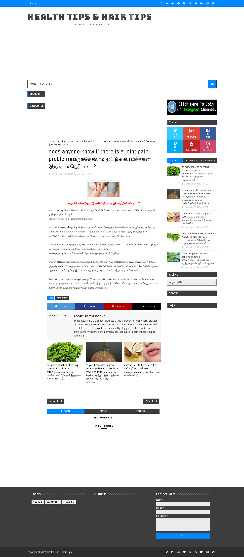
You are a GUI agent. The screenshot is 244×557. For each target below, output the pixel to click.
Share (91, 306)
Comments (208, 160)
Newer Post (55, 401)
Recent (175, 160)
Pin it (120, 306)
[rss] (195, 3)
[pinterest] (178, 3)
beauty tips (53, 502)
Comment (149, 306)
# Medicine (61, 297)
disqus (103, 411)
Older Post (151, 401)
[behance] (201, 3)
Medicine (62, 141)
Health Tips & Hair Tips (89, 17)
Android (38, 502)
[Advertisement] (156, 51)
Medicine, (89, 173)
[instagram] (207, 3)
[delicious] (213, 3)
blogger (65, 411)
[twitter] (166, 3)
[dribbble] (190, 3)
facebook (141, 411)
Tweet (64, 306)
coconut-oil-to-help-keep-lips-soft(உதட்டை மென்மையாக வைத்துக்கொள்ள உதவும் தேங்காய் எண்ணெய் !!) (142, 370)
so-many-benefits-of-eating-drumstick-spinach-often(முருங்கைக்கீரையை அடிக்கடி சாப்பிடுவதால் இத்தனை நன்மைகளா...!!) (64, 372)
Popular (192, 160)
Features (46, 83)
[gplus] (172, 3)
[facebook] (161, 3)
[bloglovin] (184, 3)
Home (33, 3)
